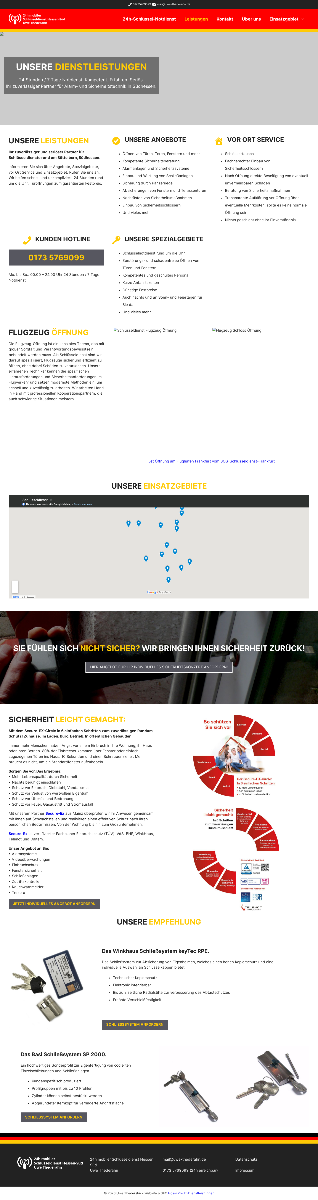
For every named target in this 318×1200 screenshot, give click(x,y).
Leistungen (196, 19)
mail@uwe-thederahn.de (173, 4)
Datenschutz (246, 1159)
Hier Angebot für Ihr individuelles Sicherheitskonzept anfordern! (159, 667)
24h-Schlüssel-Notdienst (149, 19)
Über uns (251, 19)
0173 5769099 (176, 1170)
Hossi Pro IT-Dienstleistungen (191, 1193)
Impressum (244, 1170)
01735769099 (142, 4)
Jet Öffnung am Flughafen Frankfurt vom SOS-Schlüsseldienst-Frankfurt (211, 461)
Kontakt (225, 19)
